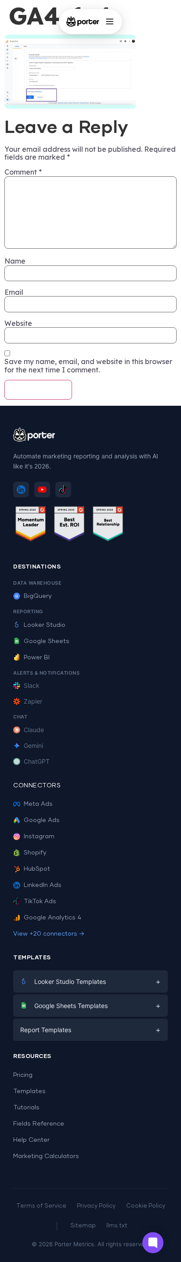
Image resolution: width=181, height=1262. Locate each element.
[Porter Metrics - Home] (82, 21)
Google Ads (42, 820)
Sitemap (83, 1226)
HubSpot (37, 869)
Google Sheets (46, 641)
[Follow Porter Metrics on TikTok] (63, 489)
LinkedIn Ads (43, 885)
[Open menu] (109, 21)
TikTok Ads (40, 901)
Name (14, 261)
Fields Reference (38, 1124)
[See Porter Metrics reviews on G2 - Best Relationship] (108, 525)
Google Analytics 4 (52, 918)
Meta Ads (38, 804)
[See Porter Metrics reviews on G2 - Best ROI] (69, 525)
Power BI (37, 657)
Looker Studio (44, 625)
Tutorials (26, 1108)
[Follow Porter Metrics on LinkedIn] (21, 489)
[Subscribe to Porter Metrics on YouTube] (42, 489)
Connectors (37, 786)
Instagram (39, 836)
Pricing (23, 1075)
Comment (23, 172)
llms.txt (116, 1226)
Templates (29, 1091)
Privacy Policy (96, 1206)
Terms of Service (41, 1206)
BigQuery (38, 596)
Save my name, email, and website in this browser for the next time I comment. (88, 366)
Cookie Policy (145, 1206)
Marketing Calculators (46, 1156)
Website (18, 323)
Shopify (35, 853)
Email (13, 292)
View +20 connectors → (48, 934)
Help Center (31, 1140)
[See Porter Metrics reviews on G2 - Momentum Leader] (30, 525)
